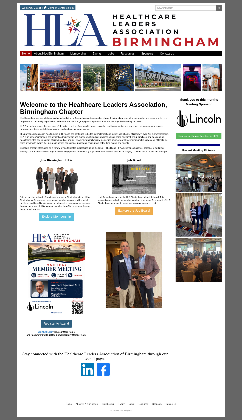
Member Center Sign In (60, 7)
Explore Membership (56, 216)
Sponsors (147, 53)
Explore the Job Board (134, 210)
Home (26, 53)
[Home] (121, 31)
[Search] (219, 8)
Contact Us (167, 53)
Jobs (111, 53)
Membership (78, 53)
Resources (128, 53)
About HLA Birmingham (49, 53)
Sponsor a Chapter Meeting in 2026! (198, 136)
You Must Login (45, 332)
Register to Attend (56, 323)
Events (97, 53)
